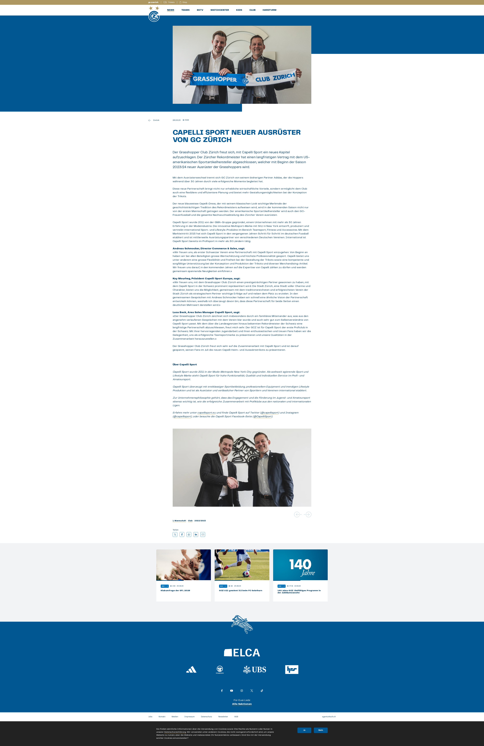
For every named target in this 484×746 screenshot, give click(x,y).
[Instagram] (242, 690)
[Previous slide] (298, 514)
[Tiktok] (262, 690)
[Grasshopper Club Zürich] (154, 14)
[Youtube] (231, 690)
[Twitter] (251, 690)
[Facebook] (222, 690)
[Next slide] (307, 514)
